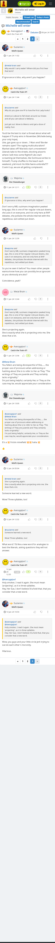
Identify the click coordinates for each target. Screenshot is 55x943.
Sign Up (26, 3)
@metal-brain (10, 65)
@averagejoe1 (11, 414)
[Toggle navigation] (50, 3)
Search (35, 21)
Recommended (23, 21)
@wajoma (9, 248)
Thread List (29, 17)
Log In (41, 3)
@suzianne (9, 107)
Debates (34, 32)
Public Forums (12, 17)
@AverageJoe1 (9, 579)
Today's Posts (43, 17)
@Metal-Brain (8, 361)
